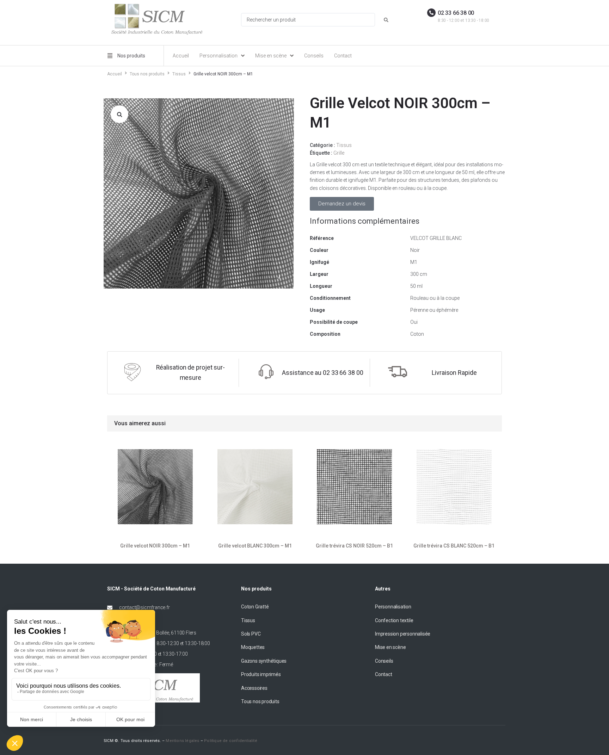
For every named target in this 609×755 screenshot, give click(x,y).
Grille (338, 153)
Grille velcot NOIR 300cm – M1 (155, 546)
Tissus (179, 74)
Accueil (114, 74)
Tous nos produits (147, 74)
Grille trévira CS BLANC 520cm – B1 (453, 546)
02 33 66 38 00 (456, 13)
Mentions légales (182, 740)
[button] (119, 114)
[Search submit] (386, 20)
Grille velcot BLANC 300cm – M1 (254, 546)
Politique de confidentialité (230, 740)
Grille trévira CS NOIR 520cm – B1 (354, 546)
